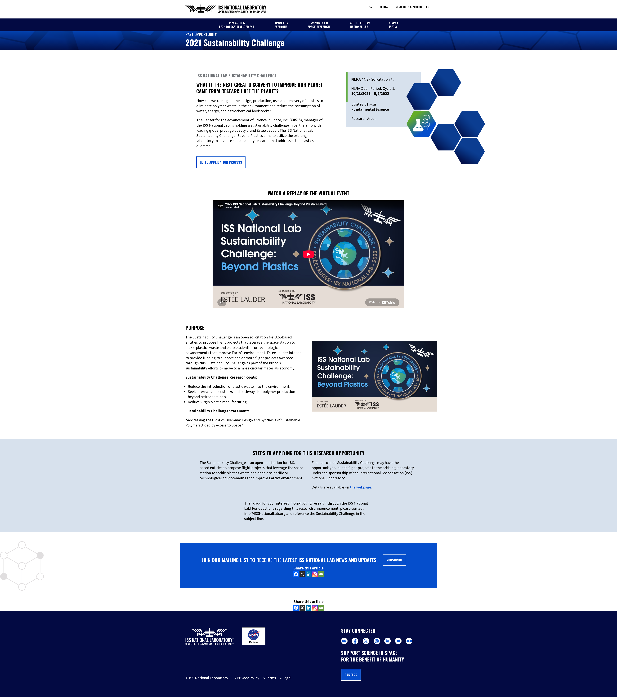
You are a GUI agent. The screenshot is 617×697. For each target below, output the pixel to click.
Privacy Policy (248, 678)
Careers (351, 674)
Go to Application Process (221, 162)
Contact (385, 7)
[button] (370, 6)
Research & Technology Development (236, 25)
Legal (286, 678)
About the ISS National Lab (360, 25)
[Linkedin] (308, 574)
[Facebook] (296, 574)
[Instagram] (315, 574)
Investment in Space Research (319, 25)
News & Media (393, 25)
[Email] (321, 574)
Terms (271, 678)
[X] (302, 574)
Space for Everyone (281, 25)
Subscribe (394, 560)
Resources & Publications (412, 7)
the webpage (360, 487)
